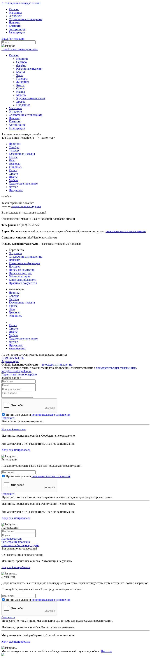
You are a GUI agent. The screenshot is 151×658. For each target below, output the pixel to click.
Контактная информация (24, 263)
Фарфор (14, 299)
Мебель (13, 335)
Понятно (106, 651)
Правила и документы (23, 283)
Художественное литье (23, 338)
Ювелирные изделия (22, 302)
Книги (13, 325)
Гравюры (14, 312)
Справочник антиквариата (25, 256)
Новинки (14, 292)
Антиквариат (17, 348)
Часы (12, 309)
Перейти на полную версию (19, 374)
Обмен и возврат (19, 276)
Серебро (14, 295)
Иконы (13, 331)
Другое (13, 341)
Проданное (16, 345)
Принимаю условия (38, 414)
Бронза (13, 305)
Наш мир (14, 259)
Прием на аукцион (20, 273)
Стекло (13, 328)
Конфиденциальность (22, 279)
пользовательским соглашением (126, 231)
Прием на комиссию (21, 269)
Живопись (15, 315)
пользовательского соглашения (50, 414)
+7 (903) (12, 357)
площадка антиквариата (57, 364)
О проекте (15, 253)
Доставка (14, 266)
